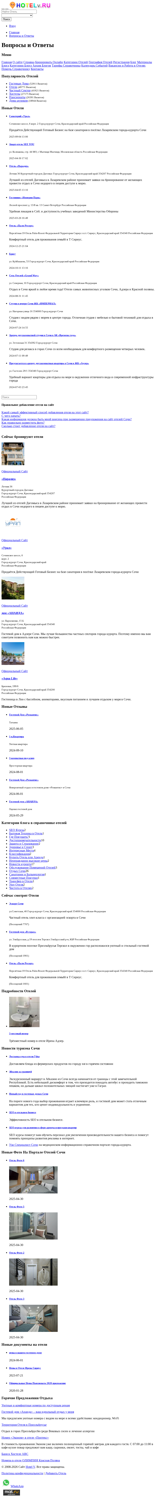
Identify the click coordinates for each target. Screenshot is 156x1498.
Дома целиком (18, 100)
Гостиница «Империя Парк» (25, 197)
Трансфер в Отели (21, 881)
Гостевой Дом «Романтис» (24, 714)
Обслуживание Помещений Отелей (32, 867)
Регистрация (121, 62)
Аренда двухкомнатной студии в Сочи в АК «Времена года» (42, 335)
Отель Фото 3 (16, 1298)
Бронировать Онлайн (49, 62)
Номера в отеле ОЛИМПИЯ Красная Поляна (31, 1460)
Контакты (37, 69)
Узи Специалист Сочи (23, 1144)
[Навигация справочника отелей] (6, 8)
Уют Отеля (16, 884)
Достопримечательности (25, 840)
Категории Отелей (76, 62)
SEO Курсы (16, 830)
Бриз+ (12, 253)
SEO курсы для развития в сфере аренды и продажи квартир (43, 1127)
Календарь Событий (94, 65)
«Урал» (7, 547)
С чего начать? (11, 415)
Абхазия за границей (20, 1071)
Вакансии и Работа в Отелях (127, 65)
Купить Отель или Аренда (26, 857)
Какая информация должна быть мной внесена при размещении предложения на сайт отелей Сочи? (67, 419)
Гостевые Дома (19, 83)
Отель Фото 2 (16, 1252)
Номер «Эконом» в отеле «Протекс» (25, 1437)
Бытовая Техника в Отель (25, 833)
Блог (133, 62)
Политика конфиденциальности (22, 1473)
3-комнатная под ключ (21, 758)
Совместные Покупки (23, 877)
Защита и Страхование (24, 843)
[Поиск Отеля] (3, 8)
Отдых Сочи (17, 871)
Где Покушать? (19, 836)
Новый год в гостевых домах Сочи (28, 1093)
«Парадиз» (9, 479)
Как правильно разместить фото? (23, 422)
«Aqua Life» (10, 678)
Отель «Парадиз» (19, 166)
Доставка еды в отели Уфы (24, 1056)
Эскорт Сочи (16, 903)
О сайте (18, 62)
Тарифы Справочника (66, 65)
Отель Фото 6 (16, 1160)
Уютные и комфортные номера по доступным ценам (36, 1405)
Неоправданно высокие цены (28, 860)
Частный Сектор (20, 90)
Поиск (6, 19)
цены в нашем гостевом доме (25, 1352)
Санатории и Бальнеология (27, 874)
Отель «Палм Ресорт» (21, 225)
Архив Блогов (42, 65)
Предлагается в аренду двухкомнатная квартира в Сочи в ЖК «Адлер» (49, 363)
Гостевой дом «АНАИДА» (23, 801)
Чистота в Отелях (20, 888)
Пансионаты (17, 97)
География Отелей (100, 62)
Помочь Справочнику (16, 69)
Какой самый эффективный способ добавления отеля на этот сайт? (45, 412)
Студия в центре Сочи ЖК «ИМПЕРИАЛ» (32, 303)
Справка (28, 62)
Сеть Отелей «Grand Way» (24, 275)
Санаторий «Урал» (19, 116)
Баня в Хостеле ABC (15, 1454)
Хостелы (14, 93)
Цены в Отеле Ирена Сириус (25, 1368)
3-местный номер (18, 1033)
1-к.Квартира (16, 736)
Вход (12, 25)
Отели (13, 87)
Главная (14, 32)
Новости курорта (20, 864)
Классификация (19, 853)
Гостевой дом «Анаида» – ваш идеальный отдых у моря (38, 1411)
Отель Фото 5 (16, 1206)
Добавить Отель (55, 1473)
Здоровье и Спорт (20, 847)
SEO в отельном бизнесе (22, 1112)
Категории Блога (21, 65)
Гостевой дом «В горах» (22, 931)
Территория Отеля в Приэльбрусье (24, 1424)
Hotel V (30, 1466)
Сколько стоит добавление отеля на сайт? (28, 426)
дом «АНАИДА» (13, 613)
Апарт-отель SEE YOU (21, 144)
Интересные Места (21, 850)
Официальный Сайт (15, 471)
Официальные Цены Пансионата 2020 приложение (37, 1383)
